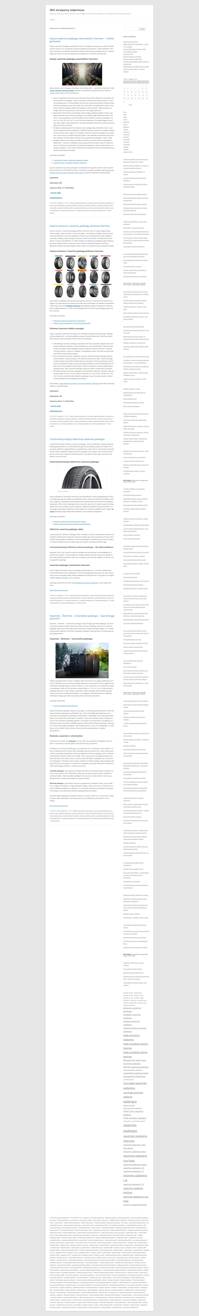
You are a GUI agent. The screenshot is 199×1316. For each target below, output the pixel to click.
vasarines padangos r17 (68, 210)
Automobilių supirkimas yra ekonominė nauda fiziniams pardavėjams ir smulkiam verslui (136, 294)
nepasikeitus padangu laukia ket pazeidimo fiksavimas (135, 1075)
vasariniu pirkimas (59, 1290)
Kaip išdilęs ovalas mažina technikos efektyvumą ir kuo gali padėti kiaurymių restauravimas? (136, 607)
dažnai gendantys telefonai (91, 1267)
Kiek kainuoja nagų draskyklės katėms (135, 194)
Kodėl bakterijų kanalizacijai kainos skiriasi (136, 67)
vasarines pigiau (81, 1290)
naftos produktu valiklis (106, 1305)
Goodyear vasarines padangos (132, 1016)
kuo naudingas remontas (135, 1270)
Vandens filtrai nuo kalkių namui (133, 869)
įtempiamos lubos (82, 1307)
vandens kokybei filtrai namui (118, 1230)
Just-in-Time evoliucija (130, 667)
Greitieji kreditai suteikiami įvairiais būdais (136, 525)
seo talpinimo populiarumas (117, 1285)
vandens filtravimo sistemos (134, 1225)
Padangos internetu (95, 1277)
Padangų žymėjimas (129, 746)
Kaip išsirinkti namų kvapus (131, 881)
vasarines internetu (91, 1287)
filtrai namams (96, 1227)
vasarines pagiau (127, 1295)
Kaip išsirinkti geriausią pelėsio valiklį (134, 49)
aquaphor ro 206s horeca (130, 1000)
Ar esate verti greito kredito (131, 573)
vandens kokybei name (69, 1232)
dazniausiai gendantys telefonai (81, 1265)
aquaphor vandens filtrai (130, 1002)
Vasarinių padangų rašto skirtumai (65, 706)
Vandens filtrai (127, 152)
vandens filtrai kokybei (108, 1227)
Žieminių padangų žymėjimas (132, 57)
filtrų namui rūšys (119, 1232)
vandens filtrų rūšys (131, 1232)
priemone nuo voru (62, 1257)
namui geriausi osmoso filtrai (81, 1235)
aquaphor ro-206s (96, 1252)
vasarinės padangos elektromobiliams (91, 1270)
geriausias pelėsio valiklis (107, 1260)
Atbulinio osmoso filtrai (130, 42)
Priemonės (126, 144)
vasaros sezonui (140, 1297)
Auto (58, 811)
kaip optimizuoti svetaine (135, 1275)
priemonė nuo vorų (89, 1257)
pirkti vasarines (113, 1292)
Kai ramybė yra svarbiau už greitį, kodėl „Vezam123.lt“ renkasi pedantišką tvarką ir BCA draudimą (136, 240)
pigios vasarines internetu (86, 1297)
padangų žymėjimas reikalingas (69, 1270)
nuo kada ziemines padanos (133, 1094)
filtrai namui (94, 1235)
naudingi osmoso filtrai (101, 1225)
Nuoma (125, 129)
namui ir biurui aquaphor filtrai (69, 1250)
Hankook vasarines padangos (131, 1023)
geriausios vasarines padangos (132, 1010)
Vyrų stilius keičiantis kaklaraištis (133, 623)
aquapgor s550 (141, 1247)
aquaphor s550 (126, 1252)
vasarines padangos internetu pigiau (134, 1146)
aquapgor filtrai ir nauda (141, 1245)
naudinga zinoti (129, 1290)
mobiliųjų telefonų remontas (138, 1265)
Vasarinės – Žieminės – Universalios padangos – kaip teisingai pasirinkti (82, 617)
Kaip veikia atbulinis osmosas (132, 266)
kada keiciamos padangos (131, 1037)
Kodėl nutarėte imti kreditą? (132, 539)
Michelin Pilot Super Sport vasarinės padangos (134, 1062)
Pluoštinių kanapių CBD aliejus (132, 59)
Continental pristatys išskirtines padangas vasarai (70, 160)
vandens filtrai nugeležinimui (86, 1237)
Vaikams (126, 149)
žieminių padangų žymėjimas (139, 1217)
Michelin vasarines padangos (136, 1067)
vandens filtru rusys (96, 1247)
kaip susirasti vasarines (90, 1300)
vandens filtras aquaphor (138, 1121)
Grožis (125, 119)
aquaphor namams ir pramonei (79, 1245)
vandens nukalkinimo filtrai (69, 1240)
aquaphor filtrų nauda (116, 1245)
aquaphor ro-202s (61, 1252)
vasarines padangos (71, 205)
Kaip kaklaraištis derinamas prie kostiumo (136, 619)
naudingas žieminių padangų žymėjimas (114, 1270)
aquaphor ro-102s (131, 1247)
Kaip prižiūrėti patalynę (130, 52)
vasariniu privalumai (82, 1295)
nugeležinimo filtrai (128, 1079)
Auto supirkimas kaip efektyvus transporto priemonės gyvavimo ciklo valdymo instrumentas (136, 633)
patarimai (126, 1305)
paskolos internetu (87, 1305)
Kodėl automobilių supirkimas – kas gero (135, 895)
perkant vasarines (55, 1300)
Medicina (126, 127)
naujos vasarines (70, 1290)
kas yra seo (112, 1257)
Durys (125, 117)
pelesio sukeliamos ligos (135, 1302)
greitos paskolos (106, 1307)
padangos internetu (79, 1287)
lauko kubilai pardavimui (76, 1257)
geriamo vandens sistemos (96, 1240)
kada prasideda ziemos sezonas (135, 1054)
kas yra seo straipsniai (72, 1275)
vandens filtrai (127, 1121)
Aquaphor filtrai (128, 54)
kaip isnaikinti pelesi (120, 1302)
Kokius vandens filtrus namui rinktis (134, 457)
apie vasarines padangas (129, 1300)
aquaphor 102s (76, 1255)
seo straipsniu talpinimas (139, 1240)
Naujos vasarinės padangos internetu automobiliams (71, 323)
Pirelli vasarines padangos (134, 1118)
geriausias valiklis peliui (68, 1272)
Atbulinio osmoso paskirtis (131, 914)
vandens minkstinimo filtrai (113, 1255)
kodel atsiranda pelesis (106, 1302)
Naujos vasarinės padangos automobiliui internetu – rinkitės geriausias (82, 40)
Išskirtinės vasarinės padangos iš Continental (69, 321)
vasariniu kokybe (92, 1290)
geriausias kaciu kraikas (64, 1265)
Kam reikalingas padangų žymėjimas (134, 778)
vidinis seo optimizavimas (119, 1275)
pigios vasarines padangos (63, 813)
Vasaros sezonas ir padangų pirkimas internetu (69, 163)
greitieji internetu (117, 1307)
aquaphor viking (142, 1002)
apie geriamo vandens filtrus (137, 1222)
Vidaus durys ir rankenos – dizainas (134, 556)
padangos (109, 203)
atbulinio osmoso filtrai (113, 1222)
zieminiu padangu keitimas (135, 1204)
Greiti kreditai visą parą (130, 577)
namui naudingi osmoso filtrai (72, 1225)
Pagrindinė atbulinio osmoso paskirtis (135, 276)
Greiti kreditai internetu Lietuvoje (133, 402)
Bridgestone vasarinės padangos (86, 583)
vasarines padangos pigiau (101, 208)
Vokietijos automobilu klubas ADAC (103, 818)
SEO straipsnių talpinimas (67, 10)
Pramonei (126, 142)
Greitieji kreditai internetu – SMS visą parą (136, 581)
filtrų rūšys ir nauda (118, 1235)
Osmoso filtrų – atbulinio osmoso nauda (135, 917)
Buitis (125, 114)
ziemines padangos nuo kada (135, 1198)
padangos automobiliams (139, 1282)
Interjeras (126, 122)
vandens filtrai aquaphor (105, 1242)
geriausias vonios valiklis (107, 1267)
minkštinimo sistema (134, 1220)
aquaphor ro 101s (139, 995)
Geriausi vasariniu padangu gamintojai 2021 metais (91, 1280)
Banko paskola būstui (130, 399)
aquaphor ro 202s (87, 1255)
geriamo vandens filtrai (119, 1242)
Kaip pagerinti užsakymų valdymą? (134, 246)
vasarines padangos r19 (99, 210)
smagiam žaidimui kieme (107, 1262)
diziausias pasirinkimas (125, 1292)
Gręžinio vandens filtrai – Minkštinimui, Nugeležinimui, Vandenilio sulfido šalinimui (135, 441)
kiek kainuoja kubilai (76, 1267)
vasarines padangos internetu (87, 205)
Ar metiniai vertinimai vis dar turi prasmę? (136, 552)
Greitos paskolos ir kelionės (131, 535)
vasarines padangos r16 (87, 600)
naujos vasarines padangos (78, 203)
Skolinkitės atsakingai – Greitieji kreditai (135, 588)
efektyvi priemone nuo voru (84, 1272)
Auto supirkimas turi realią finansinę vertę (136, 356)
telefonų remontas (102, 1257)
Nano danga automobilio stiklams (133, 327)
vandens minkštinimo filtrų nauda (105, 1237)
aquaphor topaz (142, 1000)
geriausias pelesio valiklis (57, 1275)
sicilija (96, 1305)
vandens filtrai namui (84, 1227)
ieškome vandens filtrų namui (83, 1230)
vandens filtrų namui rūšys (101, 1230)
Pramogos (126, 139)
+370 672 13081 (55, 193)
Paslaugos (126, 134)
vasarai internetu (66, 1300)
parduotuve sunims (71, 1285)
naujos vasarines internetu (141, 1295)
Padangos (60, 203)
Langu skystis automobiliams (121, 1277)
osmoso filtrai (97, 1220)
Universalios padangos (56, 1282)
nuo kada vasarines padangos (96, 203)
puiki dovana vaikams (92, 1262)
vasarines (114, 1287)
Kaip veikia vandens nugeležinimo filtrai (135, 643)
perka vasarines (61, 1292)
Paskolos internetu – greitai (131, 389)
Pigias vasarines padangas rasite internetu (136, 313)
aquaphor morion (128, 995)
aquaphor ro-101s (119, 1247)
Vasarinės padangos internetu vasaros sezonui (69, 521)
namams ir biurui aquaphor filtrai (89, 1250)
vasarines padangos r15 (72, 600)
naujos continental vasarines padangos (102, 595)
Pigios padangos (107, 1277)
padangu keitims (129, 1105)
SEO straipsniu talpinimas (59, 590)
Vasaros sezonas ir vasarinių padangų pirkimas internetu (80, 225)
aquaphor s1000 (54, 1250)
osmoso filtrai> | (75, 1220)
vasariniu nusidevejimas (115, 1297)
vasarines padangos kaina (65, 208)
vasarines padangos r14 (57, 600)
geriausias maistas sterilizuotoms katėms (104, 1265)
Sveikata (126, 147)
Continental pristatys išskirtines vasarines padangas (77, 439)
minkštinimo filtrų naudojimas (118, 1220)
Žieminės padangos (82, 1277)
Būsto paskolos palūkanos (131, 406)
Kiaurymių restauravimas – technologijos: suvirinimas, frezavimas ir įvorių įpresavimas (136, 875)
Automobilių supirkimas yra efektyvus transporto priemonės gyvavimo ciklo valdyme (135, 598)
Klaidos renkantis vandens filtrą (133, 647)
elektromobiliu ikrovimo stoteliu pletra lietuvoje (129, 1267)
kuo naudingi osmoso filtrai (117, 1225)
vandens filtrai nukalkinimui (72, 1222)
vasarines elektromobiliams (90, 1292)
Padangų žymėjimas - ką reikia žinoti (134, 343)
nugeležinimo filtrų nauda (68, 1237)
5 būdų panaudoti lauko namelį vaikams (135, 701)
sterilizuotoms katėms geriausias (59, 1267)
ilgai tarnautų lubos (94, 1307)
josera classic (143, 1272)
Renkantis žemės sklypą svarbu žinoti (134, 937)
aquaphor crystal (128, 992)
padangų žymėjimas (111, 1217)
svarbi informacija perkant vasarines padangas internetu (79, 383)
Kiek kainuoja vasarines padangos (65, 1280)
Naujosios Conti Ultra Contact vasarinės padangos (65, 598)
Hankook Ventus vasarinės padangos (134, 1030)
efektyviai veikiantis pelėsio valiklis (104, 1272)
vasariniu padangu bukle (96, 1295)
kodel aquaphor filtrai (106, 1250)
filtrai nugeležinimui (63, 1220)
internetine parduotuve (97, 1217)
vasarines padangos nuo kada (83, 208)
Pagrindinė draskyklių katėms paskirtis (135, 204)
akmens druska (134, 1305)
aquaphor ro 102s (128, 997)
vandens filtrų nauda (87, 1222)
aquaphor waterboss (129, 1005)
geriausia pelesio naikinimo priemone (88, 1302)
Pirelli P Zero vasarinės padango (133, 1113)
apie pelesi (60, 1302)
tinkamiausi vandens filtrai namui (125, 1227)
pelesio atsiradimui (70, 1302)
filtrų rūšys (53, 1220)
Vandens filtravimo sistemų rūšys (133, 461)
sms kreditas (77, 1305)
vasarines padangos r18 (83, 210)
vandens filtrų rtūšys (55, 1232)
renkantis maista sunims (69, 1307)
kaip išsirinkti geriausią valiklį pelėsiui (73, 1262)
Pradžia (52, 20)
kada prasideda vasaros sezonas (135, 1045)
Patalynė (126, 137)
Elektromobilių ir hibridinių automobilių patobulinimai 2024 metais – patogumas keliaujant (135, 765)
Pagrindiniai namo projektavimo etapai (135, 947)
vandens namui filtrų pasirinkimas (138, 1230)
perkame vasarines (115, 1300)
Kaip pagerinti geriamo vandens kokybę (135, 505)
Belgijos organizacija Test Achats (83, 811)
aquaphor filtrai (137, 992)
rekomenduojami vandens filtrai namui (88, 1232)
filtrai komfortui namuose (69, 1227)
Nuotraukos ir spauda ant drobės (133, 228)
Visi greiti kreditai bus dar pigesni (133, 585)
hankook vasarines (140, 1290)
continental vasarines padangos (79, 595)
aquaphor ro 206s (138, 997)
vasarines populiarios (117, 1290)
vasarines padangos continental (104, 598)
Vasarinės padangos (70, 1277)
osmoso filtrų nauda (85, 1220)
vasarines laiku (122, 1287)
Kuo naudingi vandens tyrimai (132, 969)
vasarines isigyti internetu (70, 1297)
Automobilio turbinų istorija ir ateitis (134, 749)
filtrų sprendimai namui (67, 1230)
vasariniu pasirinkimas (73, 1292)
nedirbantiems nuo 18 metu (64, 1305)
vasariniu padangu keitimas (133, 1190)
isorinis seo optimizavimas (103, 1275)
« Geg (130, 105)
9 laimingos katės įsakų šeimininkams (134, 214)
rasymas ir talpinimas (66, 1287)
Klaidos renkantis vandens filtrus (133, 973)
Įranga (125, 124)
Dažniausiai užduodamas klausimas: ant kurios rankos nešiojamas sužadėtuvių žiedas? (135, 907)
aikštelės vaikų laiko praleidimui (124, 1262)
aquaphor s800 (108, 1247)
